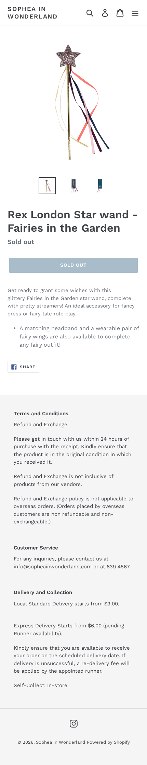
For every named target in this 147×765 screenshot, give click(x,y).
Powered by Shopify (108, 742)
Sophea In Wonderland (33, 12)
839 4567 (118, 567)
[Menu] (135, 12)
